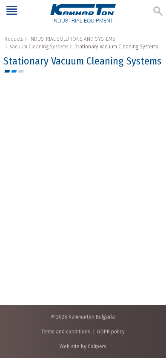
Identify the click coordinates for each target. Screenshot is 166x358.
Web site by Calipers (83, 346)
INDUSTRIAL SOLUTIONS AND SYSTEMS (72, 39)
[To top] (150, 306)
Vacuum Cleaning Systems (39, 46)
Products (13, 39)
